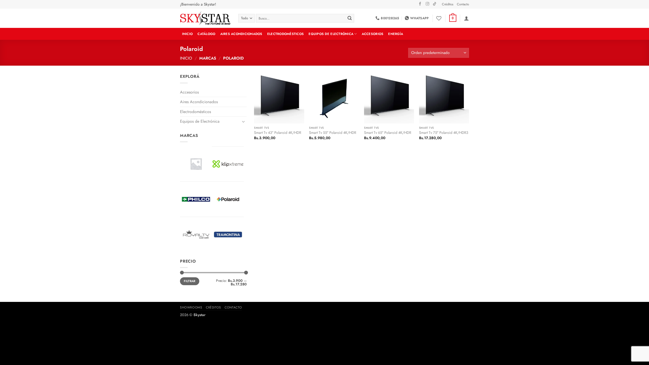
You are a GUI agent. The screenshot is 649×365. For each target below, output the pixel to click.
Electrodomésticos (285, 33)
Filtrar (189, 281)
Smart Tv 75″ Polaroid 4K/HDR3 (443, 132)
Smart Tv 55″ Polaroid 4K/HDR (332, 132)
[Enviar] (349, 18)
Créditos (447, 4)
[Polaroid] (228, 199)
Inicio (186, 58)
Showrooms (191, 307)
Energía (395, 33)
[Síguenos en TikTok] (434, 4)
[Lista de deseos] (438, 18)
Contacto (463, 4)
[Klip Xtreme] (228, 164)
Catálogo (206, 33)
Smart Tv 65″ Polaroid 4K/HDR (387, 132)
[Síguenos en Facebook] (420, 4)
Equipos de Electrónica (331, 33)
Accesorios (373, 33)
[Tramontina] (228, 234)
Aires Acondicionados (241, 33)
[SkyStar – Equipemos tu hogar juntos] (205, 18)
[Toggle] (244, 121)
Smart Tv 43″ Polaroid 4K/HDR (277, 132)
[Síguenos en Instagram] (427, 4)
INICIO (187, 33)
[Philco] (196, 199)
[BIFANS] (196, 163)
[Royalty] (196, 234)
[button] (452, 18)
